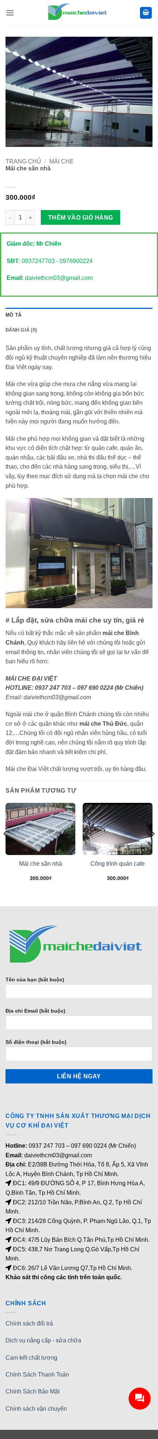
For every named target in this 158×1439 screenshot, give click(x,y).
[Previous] (5, 848)
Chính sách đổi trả (29, 1323)
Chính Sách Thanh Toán (37, 1374)
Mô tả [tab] (13, 315)
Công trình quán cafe (117, 864)
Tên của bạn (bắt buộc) (35, 979)
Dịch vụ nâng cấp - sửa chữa (43, 1340)
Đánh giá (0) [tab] (21, 330)
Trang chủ (23, 161)
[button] (10, 13)
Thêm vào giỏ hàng (80, 217)
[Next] (152, 848)
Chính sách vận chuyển (36, 1409)
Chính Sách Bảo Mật (33, 1391)
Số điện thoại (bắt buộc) (36, 1042)
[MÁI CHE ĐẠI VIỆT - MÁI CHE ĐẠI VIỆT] (79, 13)
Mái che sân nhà (40, 864)
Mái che (61, 161)
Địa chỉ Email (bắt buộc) (35, 1011)
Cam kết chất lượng (31, 1358)
